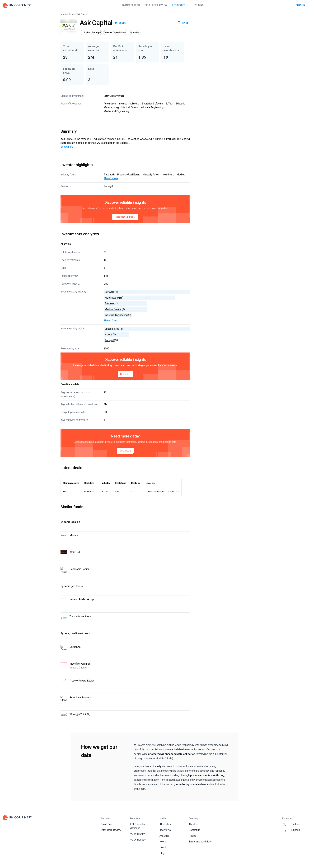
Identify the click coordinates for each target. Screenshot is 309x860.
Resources (178, 5)
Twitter (295, 824)
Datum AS (75, 646)
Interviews (165, 830)
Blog (161, 853)
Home (64, 14)
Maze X (74, 535)
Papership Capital (79, 569)
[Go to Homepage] (17, 5)
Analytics (164, 835)
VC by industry (137, 839)
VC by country (137, 833)
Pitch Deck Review (156, 5)
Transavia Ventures (80, 616)
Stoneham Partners (80, 697)
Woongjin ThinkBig (80, 714)
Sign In (300, 5)
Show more (67, 146)
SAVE (185, 23)
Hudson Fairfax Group (82, 599)
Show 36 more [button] (111, 320)
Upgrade (125, 450)
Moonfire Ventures (80, 663)
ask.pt (122, 22)
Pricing (199, 5)
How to (163, 847)
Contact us (194, 830)
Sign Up (125, 374)
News (162, 841)
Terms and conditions (200, 841)
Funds (72, 14)
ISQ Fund (75, 552)
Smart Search (131, 5)
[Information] (79, 284)
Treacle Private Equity (82, 680)
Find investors (125, 217)
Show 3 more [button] (111, 178)
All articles (165, 824)
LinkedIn (295, 830)
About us (193, 824)
